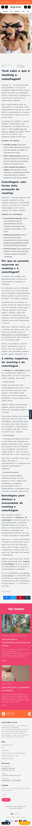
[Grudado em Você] (16, 7)
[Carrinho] (29, 7)
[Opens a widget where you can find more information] (24, 823)
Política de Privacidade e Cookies (10, 756)
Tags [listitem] (23, 11)
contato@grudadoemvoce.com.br (11, 775)
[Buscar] (6, 7)
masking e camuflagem (21, 66)
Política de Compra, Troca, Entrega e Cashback (13, 753)
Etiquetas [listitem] (17, 11)
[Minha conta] (2, 7)
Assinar (6, 799)
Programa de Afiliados (7, 758)
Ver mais (4, 660)
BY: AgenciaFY (23, 817)
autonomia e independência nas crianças (14, 635)
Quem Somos (5, 750)
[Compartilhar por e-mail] (27, 597)
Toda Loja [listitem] (5, 11)
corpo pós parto (6, 684)
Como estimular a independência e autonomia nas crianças (16, 642)
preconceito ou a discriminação (14, 335)
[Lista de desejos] (25, 7)
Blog (3, 747)
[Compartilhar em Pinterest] (20, 597)
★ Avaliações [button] (30, 414)
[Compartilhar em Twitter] (13, 597)
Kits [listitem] (11, 11)
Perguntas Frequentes (7, 745)
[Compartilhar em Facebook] (6, 597)
